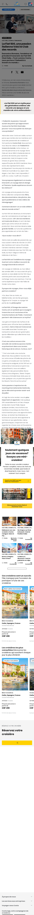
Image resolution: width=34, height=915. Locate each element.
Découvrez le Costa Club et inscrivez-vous (17, 506)
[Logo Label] (17, 4)
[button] (25, 4)
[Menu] (3, 4)
